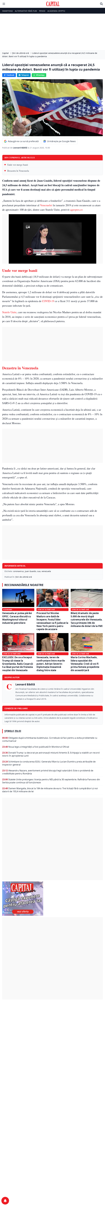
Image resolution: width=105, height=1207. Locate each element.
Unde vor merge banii (17, 164)
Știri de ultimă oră (23, 577)
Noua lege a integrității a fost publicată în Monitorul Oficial (38, 746)
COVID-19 (48, 301)
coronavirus (18, 571)
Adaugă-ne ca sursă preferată (23, 141)
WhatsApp (40, 75)
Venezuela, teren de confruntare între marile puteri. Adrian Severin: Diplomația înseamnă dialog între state (51, 664)
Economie (7, 610)
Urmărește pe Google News (61, 141)
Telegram (25, 75)
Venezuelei (46, 205)
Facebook (10, 75)
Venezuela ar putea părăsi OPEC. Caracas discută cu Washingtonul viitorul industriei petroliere (17, 618)
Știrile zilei (12, 731)
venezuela (46, 571)
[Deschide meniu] (4, 4)
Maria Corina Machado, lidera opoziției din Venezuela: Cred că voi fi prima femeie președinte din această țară (85, 664)
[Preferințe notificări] (5, 1201)
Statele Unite (9, 312)
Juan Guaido (30, 571)
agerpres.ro (76, 209)
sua (38, 571)
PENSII (42, 11)
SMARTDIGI (7, 11)
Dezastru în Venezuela (18, 170)
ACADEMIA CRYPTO (56, 11)
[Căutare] (101, 3)
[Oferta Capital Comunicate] (52, 898)
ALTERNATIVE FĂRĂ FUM (26, 11)
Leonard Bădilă (20, 147)
